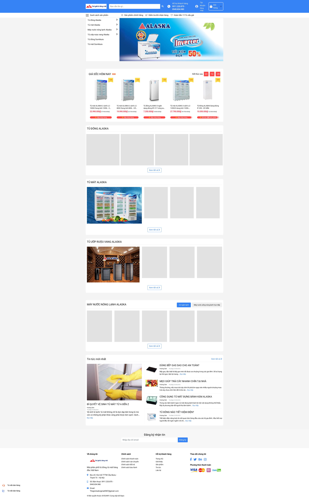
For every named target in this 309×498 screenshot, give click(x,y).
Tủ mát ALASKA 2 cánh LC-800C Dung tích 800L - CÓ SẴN (127, 108)
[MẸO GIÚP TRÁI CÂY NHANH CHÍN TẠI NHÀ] (152, 383)
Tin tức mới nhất (96, 359)
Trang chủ (159, 459)
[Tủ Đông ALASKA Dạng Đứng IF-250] (208, 90)
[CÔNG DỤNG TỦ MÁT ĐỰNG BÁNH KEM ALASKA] (152, 400)
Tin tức (158, 467)
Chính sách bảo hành (129, 467)
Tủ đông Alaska (94, 20)
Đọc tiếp (90, 418)
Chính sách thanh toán (129, 459)
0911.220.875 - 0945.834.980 (178, 7)
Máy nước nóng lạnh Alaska (100, 30)
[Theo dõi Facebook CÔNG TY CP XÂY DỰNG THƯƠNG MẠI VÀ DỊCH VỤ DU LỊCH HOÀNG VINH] (191, 459)
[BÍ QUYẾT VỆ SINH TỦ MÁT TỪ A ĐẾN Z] (114, 382)
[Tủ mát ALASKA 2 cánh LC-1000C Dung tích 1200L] (101, 90)
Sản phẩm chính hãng (133, 15)
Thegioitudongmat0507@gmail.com (104, 491)
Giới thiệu (159, 462)
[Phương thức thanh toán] (205, 470)
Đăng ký (182, 440)
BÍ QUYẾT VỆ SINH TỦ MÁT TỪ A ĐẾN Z (108, 404)
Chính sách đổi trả (128, 464)
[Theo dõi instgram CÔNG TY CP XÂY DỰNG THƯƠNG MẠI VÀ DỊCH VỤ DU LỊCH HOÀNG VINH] (205, 459)
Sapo (122, 496)
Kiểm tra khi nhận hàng (158, 15)
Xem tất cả (154, 170)
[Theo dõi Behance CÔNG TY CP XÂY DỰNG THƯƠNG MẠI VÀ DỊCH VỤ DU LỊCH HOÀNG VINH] (200, 459)
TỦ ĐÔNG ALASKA (98, 128)
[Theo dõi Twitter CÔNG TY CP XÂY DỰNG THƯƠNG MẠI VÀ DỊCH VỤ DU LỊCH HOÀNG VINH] (195, 459)
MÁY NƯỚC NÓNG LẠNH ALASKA (106, 304)
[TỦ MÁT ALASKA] (114, 205)
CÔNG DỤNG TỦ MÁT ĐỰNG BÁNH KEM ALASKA (186, 396)
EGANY (106, 496)
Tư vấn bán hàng (13, 485)
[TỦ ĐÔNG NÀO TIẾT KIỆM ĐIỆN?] (152, 417)
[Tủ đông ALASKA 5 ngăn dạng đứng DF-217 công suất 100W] (154, 90)
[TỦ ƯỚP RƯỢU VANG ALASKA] (113, 264)
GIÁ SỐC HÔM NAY (100, 74)
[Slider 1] (171, 39)
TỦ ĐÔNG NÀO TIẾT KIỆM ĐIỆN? (177, 412)
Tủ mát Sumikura (95, 44)
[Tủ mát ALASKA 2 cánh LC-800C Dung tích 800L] (128, 90)
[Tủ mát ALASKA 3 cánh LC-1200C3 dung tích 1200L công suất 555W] (181, 90)
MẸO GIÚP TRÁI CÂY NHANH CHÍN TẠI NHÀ (183, 381)
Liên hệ (158, 470)
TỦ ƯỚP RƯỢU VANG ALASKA (104, 241)
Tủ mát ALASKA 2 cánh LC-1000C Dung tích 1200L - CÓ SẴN (100, 108)
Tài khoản (202, 4)
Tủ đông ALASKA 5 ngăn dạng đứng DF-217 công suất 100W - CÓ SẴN (154, 108)
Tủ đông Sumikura (96, 39)
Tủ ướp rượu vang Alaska (98, 34)
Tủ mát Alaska (94, 25)
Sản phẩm (159, 464)
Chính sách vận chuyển (130, 462)
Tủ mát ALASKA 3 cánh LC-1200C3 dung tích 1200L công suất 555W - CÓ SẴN (180, 108)
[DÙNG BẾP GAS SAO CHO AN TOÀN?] (152, 370)
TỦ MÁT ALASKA (97, 182)
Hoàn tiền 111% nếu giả (184, 15)
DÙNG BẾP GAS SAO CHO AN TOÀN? (179, 365)
